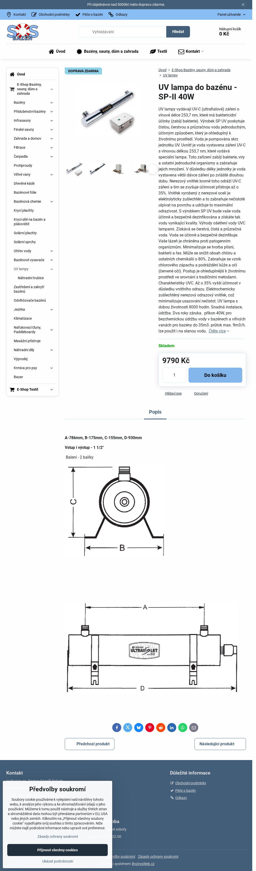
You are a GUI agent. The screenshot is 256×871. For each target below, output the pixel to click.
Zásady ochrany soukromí (158, 857)
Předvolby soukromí (119, 857)
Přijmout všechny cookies (57, 850)
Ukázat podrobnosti (57, 861)
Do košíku (215, 375)
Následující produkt (217, 744)
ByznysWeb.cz (143, 864)
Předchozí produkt (93, 744)
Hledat (178, 31)
